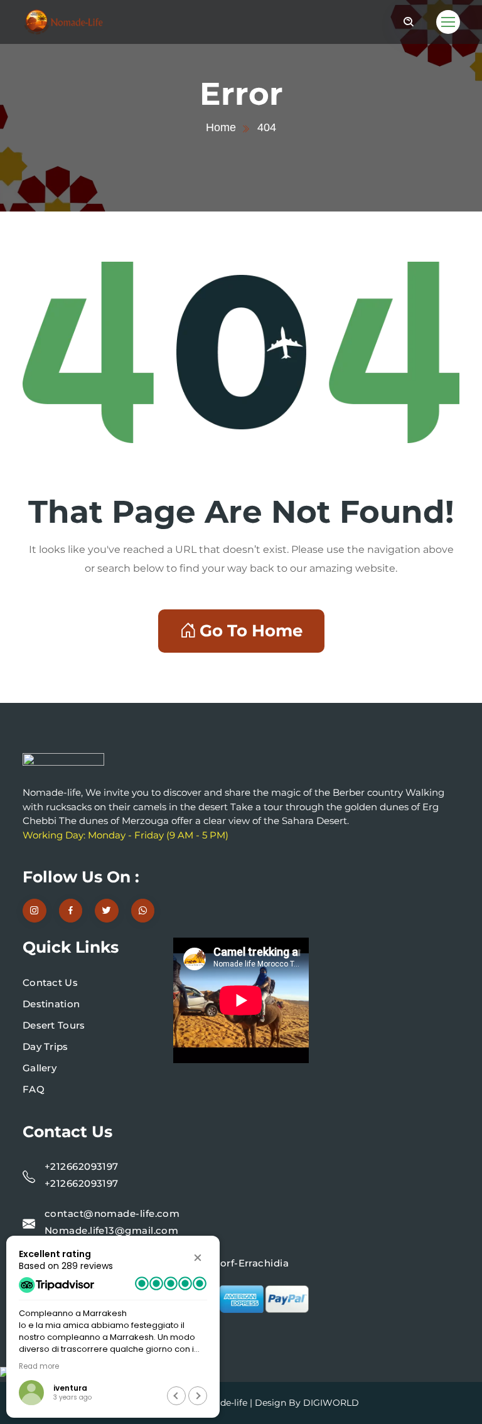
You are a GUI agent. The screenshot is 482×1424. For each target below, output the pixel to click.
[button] (197, 1257)
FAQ (34, 1089)
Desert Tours (54, 1025)
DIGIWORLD (331, 1402)
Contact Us (50, 982)
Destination (51, 1004)
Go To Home (251, 631)
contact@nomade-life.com (112, 1213)
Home (221, 127)
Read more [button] (39, 1366)
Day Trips (45, 1046)
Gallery (39, 1068)
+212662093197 (82, 1166)
